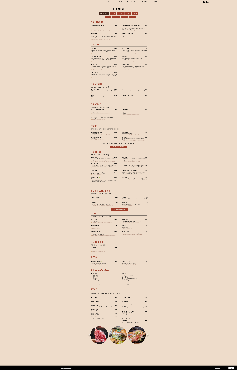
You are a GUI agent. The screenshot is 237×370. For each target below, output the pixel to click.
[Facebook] (207, 2)
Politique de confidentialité (66, 368)
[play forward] (147, 335)
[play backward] (89, 335)
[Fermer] (235, 368)
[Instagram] (204, 2)
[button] (99, 335)
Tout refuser (224, 368)
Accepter (231, 368)
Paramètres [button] (217, 368)
